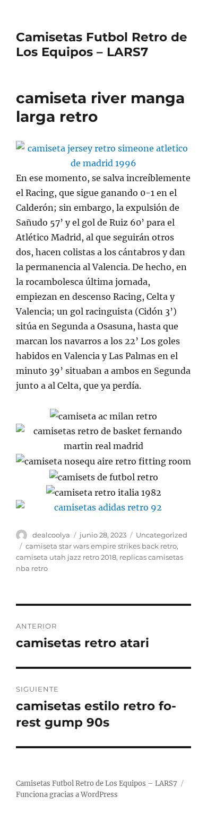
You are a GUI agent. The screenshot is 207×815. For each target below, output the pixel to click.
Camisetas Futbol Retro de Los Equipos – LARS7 (101, 44)
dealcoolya (51, 535)
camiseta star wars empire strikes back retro (101, 546)
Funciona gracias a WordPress (67, 794)
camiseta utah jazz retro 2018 (66, 557)
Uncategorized (161, 535)
